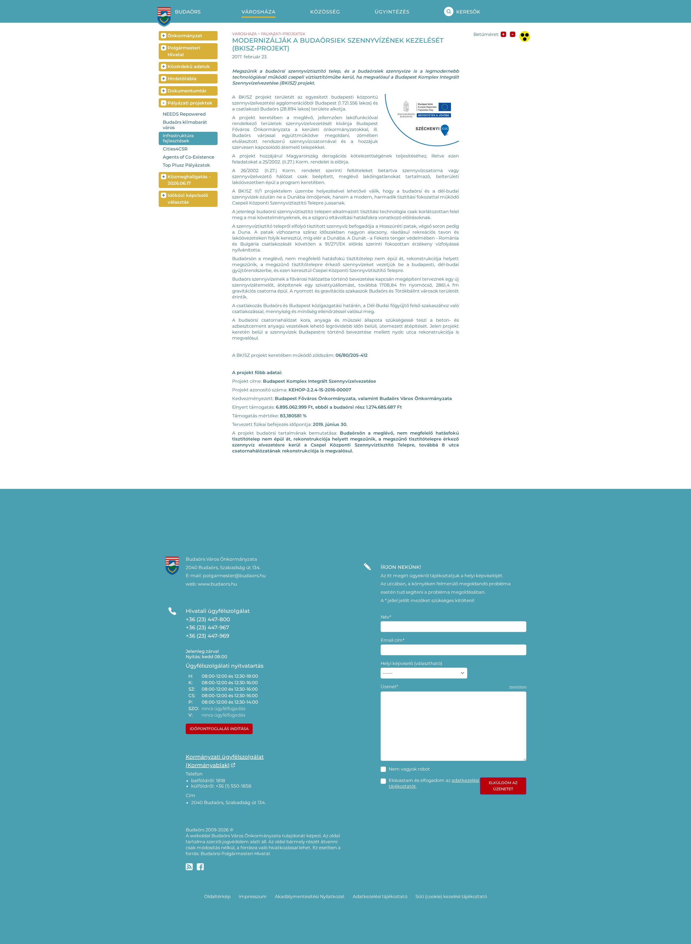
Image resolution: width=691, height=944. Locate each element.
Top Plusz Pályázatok (186, 165)
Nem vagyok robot (409, 769)
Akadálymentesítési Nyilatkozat (310, 896)
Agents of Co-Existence (188, 157)
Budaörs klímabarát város (185, 124)
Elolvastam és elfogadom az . (434, 783)
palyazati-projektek (283, 33)
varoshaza (244, 33)
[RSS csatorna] (189, 866)
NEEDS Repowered (184, 114)
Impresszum (253, 896)
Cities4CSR (175, 149)
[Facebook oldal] (200, 866)
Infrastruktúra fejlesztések (178, 138)
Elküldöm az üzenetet (503, 785)
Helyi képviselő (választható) (411, 663)
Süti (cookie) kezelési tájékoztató (451, 896)
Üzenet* (389, 686)
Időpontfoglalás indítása (219, 728)
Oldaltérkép (217, 896)
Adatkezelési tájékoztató (380, 896)
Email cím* (392, 640)
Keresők (468, 12)
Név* (386, 617)
